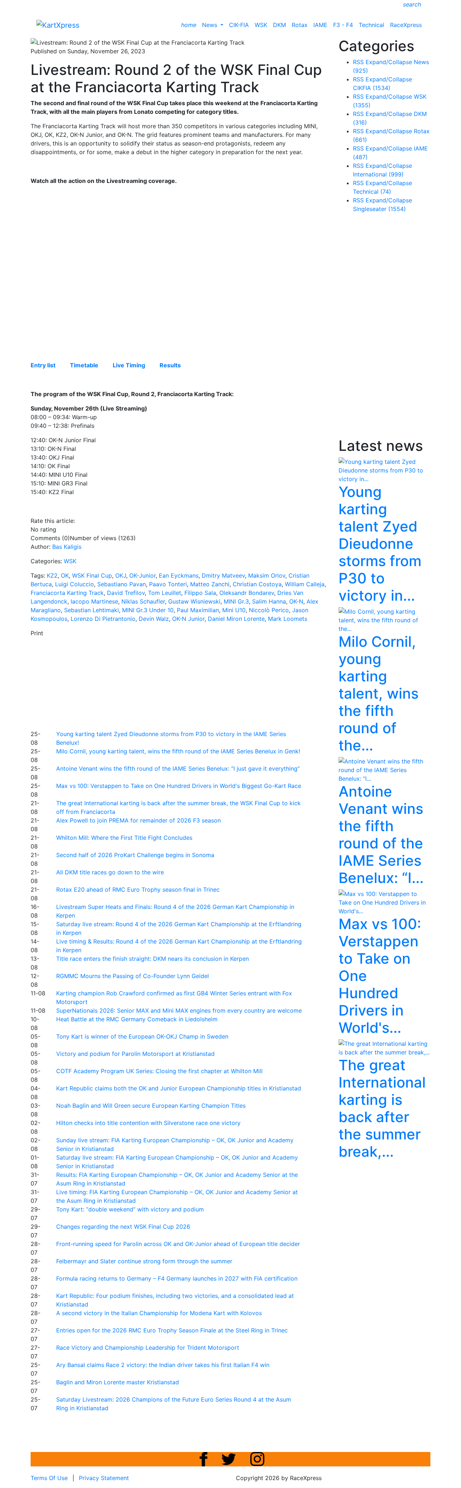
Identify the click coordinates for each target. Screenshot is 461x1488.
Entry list (43, 365)
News (210, 24)
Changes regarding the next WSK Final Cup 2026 (123, 1226)
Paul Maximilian (198, 610)
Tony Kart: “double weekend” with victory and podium (130, 1209)
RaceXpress (406, 24)
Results (170, 365)
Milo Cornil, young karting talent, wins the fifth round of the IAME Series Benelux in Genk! (178, 751)
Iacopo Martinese (94, 601)
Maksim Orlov (266, 575)
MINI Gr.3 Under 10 (148, 610)
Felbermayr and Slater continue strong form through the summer (144, 1261)
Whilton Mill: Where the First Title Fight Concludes (124, 837)
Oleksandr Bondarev (246, 592)
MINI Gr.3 (236, 601)
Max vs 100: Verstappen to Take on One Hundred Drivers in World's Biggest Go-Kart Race (178, 785)
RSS (358, 62)
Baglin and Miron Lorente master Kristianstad (117, 1382)
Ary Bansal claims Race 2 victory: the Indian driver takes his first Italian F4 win (162, 1364)
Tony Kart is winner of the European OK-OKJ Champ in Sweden (142, 1036)
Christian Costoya (257, 584)
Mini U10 (234, 610)
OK (65, 575)
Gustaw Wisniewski (194, 601)
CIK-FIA (239, 24)
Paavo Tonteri (168, 584)
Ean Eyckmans (178, 575)
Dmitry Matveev (223, 575)
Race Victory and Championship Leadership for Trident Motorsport (147, 1347)
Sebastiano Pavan (121, 584)
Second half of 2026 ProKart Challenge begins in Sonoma (135, 855)
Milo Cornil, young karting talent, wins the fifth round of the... (379, 693)
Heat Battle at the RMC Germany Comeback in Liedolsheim (137, 1019)
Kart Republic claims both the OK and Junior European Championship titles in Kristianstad (178, 1088)
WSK (261, 24)
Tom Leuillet (164, 592)
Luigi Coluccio (74, 584)
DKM (279, 24)
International (378, 174)
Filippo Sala (200, 592)
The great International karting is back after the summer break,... (382, 1108)
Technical (371, 24)
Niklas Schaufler (143, 601)
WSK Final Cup (92, 575)
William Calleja (305, 584)
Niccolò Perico (269, 610)
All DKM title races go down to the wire (110, 872)
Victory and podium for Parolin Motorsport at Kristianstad (135, 1053)
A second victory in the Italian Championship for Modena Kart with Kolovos (159, 1313)
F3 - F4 (343, 24)
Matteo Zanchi (209, 584)
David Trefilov (126, 592)
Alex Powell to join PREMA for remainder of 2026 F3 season (138, 820)
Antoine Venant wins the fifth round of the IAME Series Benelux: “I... (381, 835)
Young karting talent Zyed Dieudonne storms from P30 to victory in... (380, 543)
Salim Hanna (269, 601)
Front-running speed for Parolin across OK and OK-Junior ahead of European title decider (178, 1243)
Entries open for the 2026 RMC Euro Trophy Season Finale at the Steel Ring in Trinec (172, 1330)
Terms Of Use (49, 1478)
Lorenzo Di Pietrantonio (103, 618)
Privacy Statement (104, 1478)
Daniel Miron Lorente (236, 618)
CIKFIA (371, 87)
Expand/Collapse (389, 62)
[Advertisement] (205, 682)
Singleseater (379, 208)
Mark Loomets (287, 618)
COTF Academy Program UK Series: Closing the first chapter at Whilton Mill (159, 1071)
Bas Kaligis (66, 546)
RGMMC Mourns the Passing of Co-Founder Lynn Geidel (132, 976)
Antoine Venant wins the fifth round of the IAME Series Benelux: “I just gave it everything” (178, 768)
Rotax (300, 24)
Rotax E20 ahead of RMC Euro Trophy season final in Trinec (138, 889)
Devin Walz (154, 618)
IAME (320, 24)
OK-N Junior (188, 618)
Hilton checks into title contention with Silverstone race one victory (148, 1122)
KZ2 (52, 575)
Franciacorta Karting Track (67, 592)
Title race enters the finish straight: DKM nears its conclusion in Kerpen (152, 958)
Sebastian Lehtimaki (91, 610)
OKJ (120, 575)
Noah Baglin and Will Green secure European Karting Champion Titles (151, 1105)
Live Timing (129, 365)
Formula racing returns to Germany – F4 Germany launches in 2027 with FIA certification (176, 1278)
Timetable (84, 365)
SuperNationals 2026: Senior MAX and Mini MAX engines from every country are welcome (179, 1010)
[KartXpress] (57, 24)
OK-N (296, 601)
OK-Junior (142, 575)
